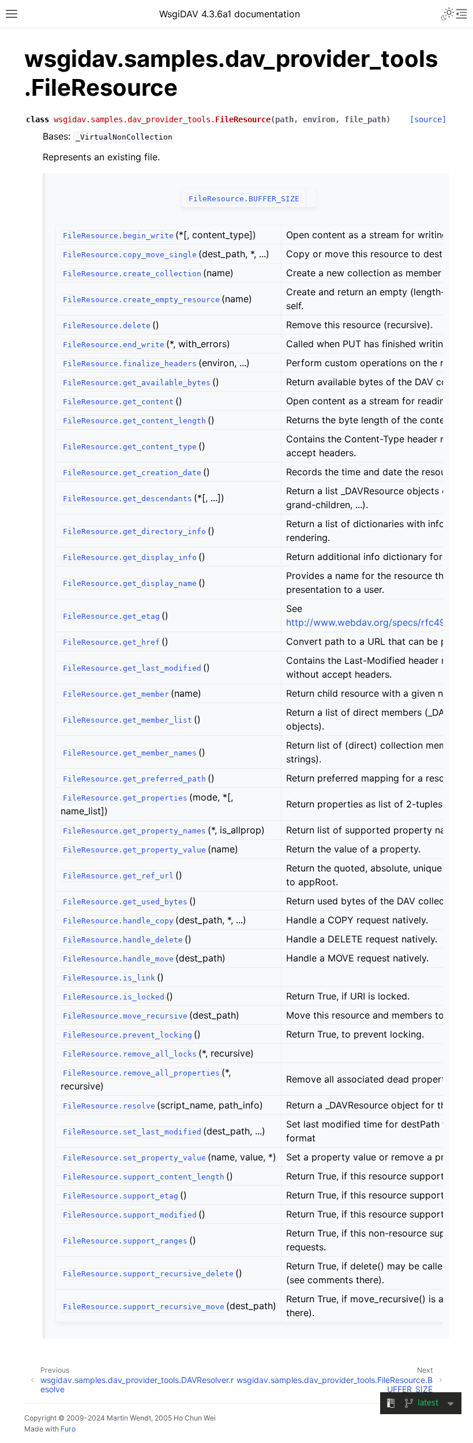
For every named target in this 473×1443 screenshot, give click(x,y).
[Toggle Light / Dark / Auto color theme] (448, 14)
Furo (68, 1429)
